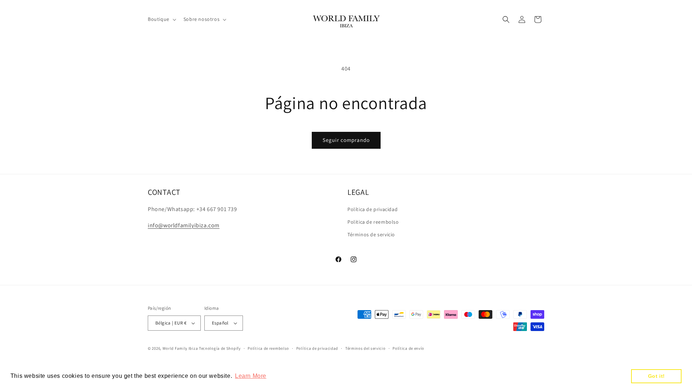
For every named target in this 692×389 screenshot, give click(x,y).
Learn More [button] (250, 376)
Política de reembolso (268, 348)
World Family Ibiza (180, 348)
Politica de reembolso (373, 222)
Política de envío (408, 348)
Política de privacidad (372, 209)
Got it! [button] (656, 376)
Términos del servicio (365, 348)
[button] (161, 19)
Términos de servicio (371, 234)
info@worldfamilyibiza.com (183, 225)
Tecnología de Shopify (220, 348)
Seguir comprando (346, 140)
